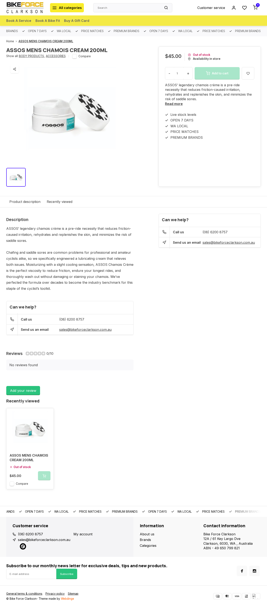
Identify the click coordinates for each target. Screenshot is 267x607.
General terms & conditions (24, 593)
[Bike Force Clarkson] (25, 7)
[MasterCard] (227, 596)
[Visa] (236, 596)
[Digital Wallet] (256, 596)
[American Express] (246, 596)
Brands (145, 540)
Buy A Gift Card (76, 21)
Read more (174, 104)
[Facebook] (242, 571)
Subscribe (66, 574)
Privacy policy (55, 593)
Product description (24, 202)
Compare (84, 56)
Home (10, 41)
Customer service (211, 8)
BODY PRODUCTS (32, 56)
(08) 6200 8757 (71, 319)
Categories (148, 545)
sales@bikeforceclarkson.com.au (85, 329)
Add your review (23, 390)
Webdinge (67, 598)
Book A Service (18, 21)
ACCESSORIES (56, 56)
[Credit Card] (217, 596)
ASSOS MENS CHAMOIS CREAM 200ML (46, 41)
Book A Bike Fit (47, 21)
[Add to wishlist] (47, 414)
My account (82, 534)
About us (147, 534)
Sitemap (73, 593)
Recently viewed (59, 202)
